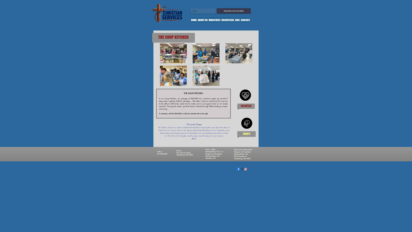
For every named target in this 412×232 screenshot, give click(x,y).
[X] (242, 169)
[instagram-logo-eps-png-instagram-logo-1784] (245, 169)
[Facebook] (238, 169)
